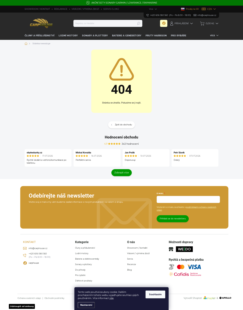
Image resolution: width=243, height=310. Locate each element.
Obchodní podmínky (54, 298)
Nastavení (86, 305)
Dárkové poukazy (83, 280)
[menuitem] (41, 35)
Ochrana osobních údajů (29, 298)
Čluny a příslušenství (85, 248)
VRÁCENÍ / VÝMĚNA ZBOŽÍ (85, 9)
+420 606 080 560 (38, 253)
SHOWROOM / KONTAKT (37, 9)
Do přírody (80, 270)
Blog (129, 270)
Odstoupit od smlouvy (22, 306)
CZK (209, 9)
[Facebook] (163, 23)
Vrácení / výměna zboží (138, 253)
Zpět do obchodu (123, 124)
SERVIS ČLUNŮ (111, 9)
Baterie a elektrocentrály (87, 259)
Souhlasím (155, 294)
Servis (130, 259)
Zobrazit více (121, 172)
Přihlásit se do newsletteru (173, 218)
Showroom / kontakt (137, 248)
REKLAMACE (60, 9)
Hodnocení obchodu (121, 137)
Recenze (131, 264)
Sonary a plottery (83, 264)
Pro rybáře (80, 275)
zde (111, 298)
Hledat (138, 23)
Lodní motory (81, 253)
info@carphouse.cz (38, 248)
